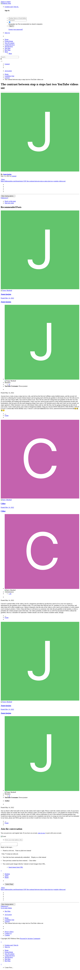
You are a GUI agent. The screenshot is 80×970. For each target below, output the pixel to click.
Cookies (7, 935)
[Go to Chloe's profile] (40, 498)
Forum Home (9, 41)
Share (3, 179)
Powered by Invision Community (30, 938)
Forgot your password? (16, 29)
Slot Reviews (9, 46)
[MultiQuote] (5, 414)
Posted (7, 298)
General (13, 176)
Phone (7, 877)
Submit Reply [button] (9, 884)
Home (6, 39)
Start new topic (9, 203)
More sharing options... (8, 196)
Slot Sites (7, 48)
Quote (6, 415)
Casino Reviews (10, 45)
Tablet (6, 875)
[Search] (1, 61)
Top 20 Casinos (9, 43)
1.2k (10, 593)
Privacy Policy (9, 931)
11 (9, 384)
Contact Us (8, 933)
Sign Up (7, 33)
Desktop (7, 874)
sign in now (41, 833)
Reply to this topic (10, 201)
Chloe (3, 504)
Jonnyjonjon (7, 174)
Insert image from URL (16, 867)
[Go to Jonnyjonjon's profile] (40, 171)
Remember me (13, 24)
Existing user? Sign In (12, 7)
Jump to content (6, 1)
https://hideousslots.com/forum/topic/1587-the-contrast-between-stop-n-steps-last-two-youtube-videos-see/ (33, 181)
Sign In (11, 26)
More (6, 52)
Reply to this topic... (7, 847)
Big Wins (7, 50)
